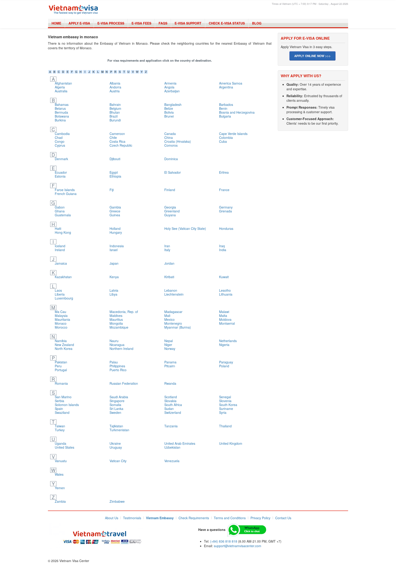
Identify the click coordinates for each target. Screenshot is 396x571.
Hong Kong (63, 232)
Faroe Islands (65, 189)
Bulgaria (225, 116)
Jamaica (61, 263)
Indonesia (117, 246)
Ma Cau (60, 311)
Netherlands (228, 340)
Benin (223, 108)
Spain (59, 408)
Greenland (172, 211)
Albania (115, 83)
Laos (58, 290)
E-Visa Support (188, 23)
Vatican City (118, 460)
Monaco (60, 323)
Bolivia (169, 112)
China (168, 137)
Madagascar (173, 311)
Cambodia (62, 133)
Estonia (60, 176)
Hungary (116, 232)
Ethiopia (115, 176)
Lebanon (170, 290)
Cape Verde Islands (233, 133)
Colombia (226, 137)
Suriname (226, 408)
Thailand (225, 426)
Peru (58, 366)
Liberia (60, 294)
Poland (224, 366)
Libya (113, 294)
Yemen (60, 488)
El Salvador (172, 172)
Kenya (114, 277)
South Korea (228, 404)
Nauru (114, 340)
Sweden (115, 412)
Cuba (223, 141)
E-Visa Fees (141, 23)
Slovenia (225, 400)
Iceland (60, 246)
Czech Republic (121, 145)
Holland (115, 228)
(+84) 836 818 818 (223, 541)
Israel (114, 249)
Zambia (60, 501)
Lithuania (225, 294)
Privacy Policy (260, 517)
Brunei (169, 116)
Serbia (59, 400)
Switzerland (172, 412)
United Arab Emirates (179, 443)
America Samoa (230, 83)
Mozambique (119, 327)
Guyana (170, 215)
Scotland (170, 397)
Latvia (114, 290)
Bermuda (61, 112)
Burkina (60, 120)
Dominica (171, 158)
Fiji (112, 189)
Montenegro (173, 323)
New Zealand (64, 344)
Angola (169, 87)
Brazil (114, 116)
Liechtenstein (174, 294)
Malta (223, 315)
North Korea (63, 348)
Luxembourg (64, 298)
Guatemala (63, 215)
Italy (167, 249)
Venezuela (171, 460)
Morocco (61, 327)
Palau (114, 362)
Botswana (62, 116)
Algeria (60, 87)
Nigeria (224, 344)
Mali (167, 315)
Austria (115, 91)
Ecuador (61, 172)
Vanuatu (61, 460)
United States (64, 447)
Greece (115, 211)
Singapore (117, 400)
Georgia (170, 207)
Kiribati (169, 277)
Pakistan (61, 362)
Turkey (60, 430)
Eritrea (224, 172)
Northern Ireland (121, 348)
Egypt (114, 172)
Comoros (171, 145)
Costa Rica (117, 141)
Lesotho (225, 290)
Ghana (60, 211)
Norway (169, 348)
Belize (168, 108)
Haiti (58, 228)
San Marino (63, 397)
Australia (61, 91)
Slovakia (170, 400)
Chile (113, 137)
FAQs (163, 23)
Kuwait (224, 277)
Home (56, 23)
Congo (59, 141)
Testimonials (132, 517)
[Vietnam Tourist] (103, 536)
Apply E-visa (79, 23)
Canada (170, 133)
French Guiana (66, 193)
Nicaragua (117, 344)
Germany (226, 207)
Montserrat (227, 323)
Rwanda (170, 383)
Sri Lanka (116, 408)
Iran (167, 246)
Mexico (169, 319)
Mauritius (116, 319)
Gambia (115, 207)
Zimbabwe (117, 501)
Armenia (170, 83)
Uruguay (116, 447)
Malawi (224, 311)
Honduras (226, 228)
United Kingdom (230, 443)
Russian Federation (124, 383)
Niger (168, 344)
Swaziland (62, 412)
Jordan (169, 263)
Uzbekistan (172, 447)
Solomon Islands (67, 404)
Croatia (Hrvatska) (177, 141)
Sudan (169, 408)
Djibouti (115, 158)
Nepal (168, 340)
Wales (59, 474)
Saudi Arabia (119, 397)
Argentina (226, 87)
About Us (111, 517)
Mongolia (116, 323)
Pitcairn (169, 366)
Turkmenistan (119, 430)
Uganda (60, 443)
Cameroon (117, 133)
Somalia (115, 404)
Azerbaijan (172, 91)
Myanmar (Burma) (177, 327)
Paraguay (226, 362)
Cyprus (60, 145)
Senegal (225, 397)
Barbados (226, 104)
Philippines (117, 366)
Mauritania (62, 319)
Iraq (222, 246)
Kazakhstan (63, 277)
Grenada (225, 211)
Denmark (61, 158)
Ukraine (115, 443)
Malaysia (61, 315)
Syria (222, 412)
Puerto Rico (118, 370)
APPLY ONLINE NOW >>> (312, 56)
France (224, 189)
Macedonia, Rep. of (124, 311)
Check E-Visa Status (227, 23)
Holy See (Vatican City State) (185, 228)
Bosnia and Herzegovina (237, 112)
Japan (114, 263)
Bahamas (62, 104)
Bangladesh (173, 104)
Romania (61, 383)
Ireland (60, 249)
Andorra (115, 87)
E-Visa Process (110, 23)
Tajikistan (116, 426)
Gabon (60, 207)
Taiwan (60, 426)
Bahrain (115, 104)
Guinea (115, 215)
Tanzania (171, 426)
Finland (169, 189)
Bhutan (115, 112)
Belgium (115, 108)
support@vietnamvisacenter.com (237, 546)
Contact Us (283, 517)
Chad (59, 137)
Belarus (60, 108)
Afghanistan (63, 83)
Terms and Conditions (230, 517)
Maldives (116, 315)
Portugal (61, 370)
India (222, 249)
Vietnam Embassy (160, 517)
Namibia (61, 340)
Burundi (115, 120)
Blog (256, 23)
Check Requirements (194, 517)
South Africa (173, 404)
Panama (170, 362)
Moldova (225, 319)
